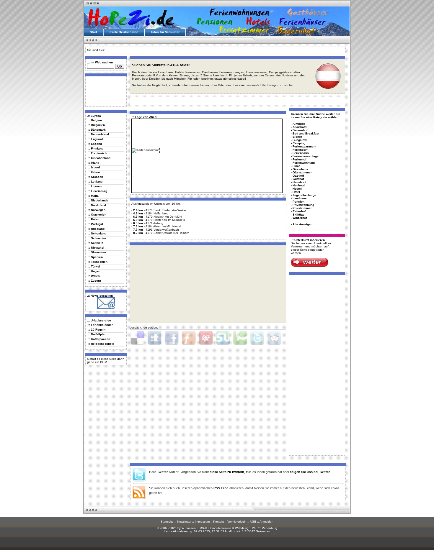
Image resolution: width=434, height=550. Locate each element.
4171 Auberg (154, 223)
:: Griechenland (99, 158)
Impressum (202, 521)
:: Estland (95, 143)
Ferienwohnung (304, 162)
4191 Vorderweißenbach (162, 229)
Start (93, 32)
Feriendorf (300, 149)
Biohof (297, 136)
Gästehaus (300, 169)
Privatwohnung (303, 204)
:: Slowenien (97, 252)
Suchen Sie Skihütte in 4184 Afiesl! (161, 65)
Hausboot (299, 182)
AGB (253, 521)
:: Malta (93, 195)
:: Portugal (95, 224)
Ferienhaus (301, 153)
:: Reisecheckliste (101, 343)
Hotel (296, 191)
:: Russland (96, 228)
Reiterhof (299, 211)
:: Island (94, 167)
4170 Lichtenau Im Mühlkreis (165, 219)
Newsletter (184, 521)
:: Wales (94, 276)
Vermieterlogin (237, 521)
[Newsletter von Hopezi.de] (106, 308)
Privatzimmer (302, 208)
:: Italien (94, 172)
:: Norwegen (96, 209)
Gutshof (298, 178)
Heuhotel (299, 185)
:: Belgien (95, 120)
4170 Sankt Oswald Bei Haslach (168, 232)
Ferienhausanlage (306, 156)
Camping (299, 143)
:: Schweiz (95, 242)
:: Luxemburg (97, 191)
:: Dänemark (97, 129)
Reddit (274, 338)
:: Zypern (94, 280)
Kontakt (218, 521)
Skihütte (298, 214)
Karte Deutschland (124, 32)
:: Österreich (97, 214)
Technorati (240, 338)
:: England (95, 139)
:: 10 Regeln (96, 329)
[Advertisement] (105, 91)
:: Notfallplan (97, 334)
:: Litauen (95, 186)
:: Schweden (97, 238)
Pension (298, 201)
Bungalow (300, 140)
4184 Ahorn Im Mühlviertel (163, 226)
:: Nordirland (97, 205)
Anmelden (266, 521)
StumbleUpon (223, 338)
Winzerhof (300, 217)
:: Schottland (97, 233)
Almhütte (299, 123)
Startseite (167, 521)
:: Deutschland (98, 134)
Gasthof (298, 175)
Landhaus (300, 198)
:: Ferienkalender (100, 324)
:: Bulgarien (96, 125)
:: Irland (93, 162)
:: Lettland (95, 181)
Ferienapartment (304, 146)
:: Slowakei (96, 247)
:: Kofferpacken (99, 339)
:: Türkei (94, 266)
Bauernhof (300, 130)
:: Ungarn (94, 271)
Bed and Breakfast (306, 133)
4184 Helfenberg (157, 213)
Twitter (257, 338)
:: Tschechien (97, 261)
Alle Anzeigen (302, 224)
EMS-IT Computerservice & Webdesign (224, 528)
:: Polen (93, 219)
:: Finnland (95, 148)
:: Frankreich (97, 153)
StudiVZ (206, 338)
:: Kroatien (95, 176)
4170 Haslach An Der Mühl (164, 216)
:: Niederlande (98, 200)
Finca (297, 166)
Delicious (137, 338)
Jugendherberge (304, 195)
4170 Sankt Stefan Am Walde (166, 210)
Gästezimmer (302, 172)
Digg (154, 338)
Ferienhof (299, 159)
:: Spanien (95, 257)
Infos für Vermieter (165, 32)
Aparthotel (300, 127)
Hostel (297, 188)
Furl (189, 338)
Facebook (171, 338)
